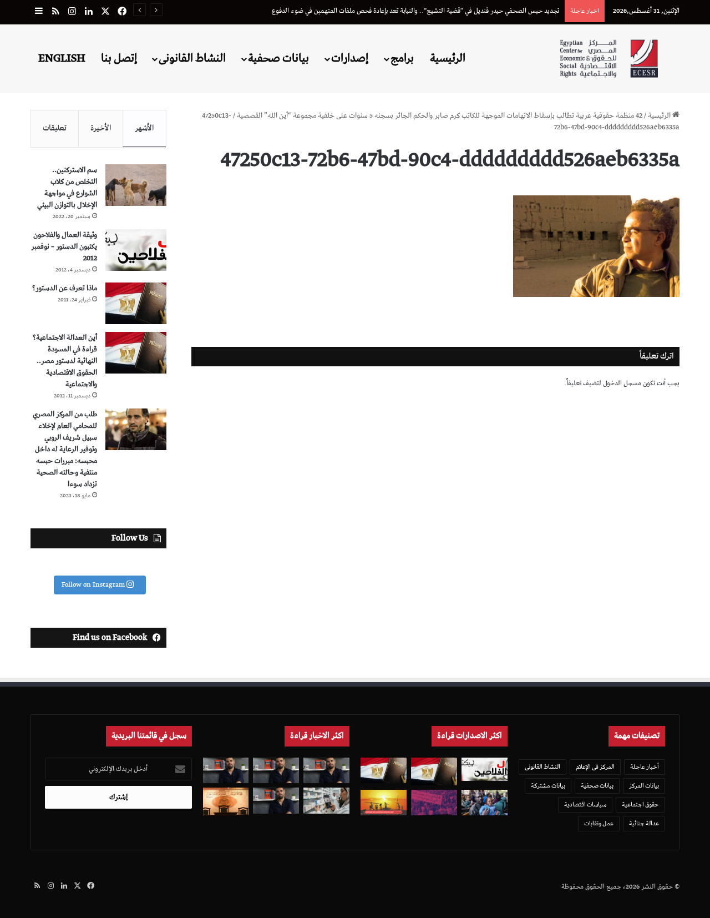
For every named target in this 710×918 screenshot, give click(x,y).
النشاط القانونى (192, 58)
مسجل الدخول (622, 383)
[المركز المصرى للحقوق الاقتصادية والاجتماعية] (608, 58)
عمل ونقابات (598, 823)
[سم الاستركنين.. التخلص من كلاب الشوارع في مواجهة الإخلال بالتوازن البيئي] (135, 185)
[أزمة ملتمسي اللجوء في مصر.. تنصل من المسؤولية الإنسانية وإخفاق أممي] (485, 803)
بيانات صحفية (278, 58)
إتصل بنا (119, 58)
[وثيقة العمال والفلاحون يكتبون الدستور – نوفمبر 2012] (135, 250)
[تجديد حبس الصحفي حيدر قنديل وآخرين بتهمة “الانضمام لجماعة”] (326, 771)
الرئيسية (447, 58)
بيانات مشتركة (548, 785)
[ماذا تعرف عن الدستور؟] (135, 303)
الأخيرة (100, 128)
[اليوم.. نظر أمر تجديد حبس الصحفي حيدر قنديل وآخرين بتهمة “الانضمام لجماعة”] (276, 771)
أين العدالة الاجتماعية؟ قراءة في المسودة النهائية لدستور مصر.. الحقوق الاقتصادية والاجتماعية (65, 361)
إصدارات (349, 58)
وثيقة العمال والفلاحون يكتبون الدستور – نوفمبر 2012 (64, 246)
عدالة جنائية (644, 823)
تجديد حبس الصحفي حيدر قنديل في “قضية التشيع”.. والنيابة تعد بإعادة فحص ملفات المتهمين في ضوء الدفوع (415, 10)
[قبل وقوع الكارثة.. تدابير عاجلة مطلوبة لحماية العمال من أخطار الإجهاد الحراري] (384, 803)
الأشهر (144, 128)
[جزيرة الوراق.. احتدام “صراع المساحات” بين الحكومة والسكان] (434, 803)
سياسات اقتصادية (585, 804)
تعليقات (55, 128)
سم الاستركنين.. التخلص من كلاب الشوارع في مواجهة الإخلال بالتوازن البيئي (67, 187)
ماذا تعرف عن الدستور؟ (64, 288)
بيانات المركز (644, 785)
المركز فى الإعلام (595, 767)
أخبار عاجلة (644, 767)
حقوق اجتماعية (640, 804)
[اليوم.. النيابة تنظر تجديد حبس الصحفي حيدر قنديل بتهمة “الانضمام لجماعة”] (276, 801)
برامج (402, 58)
